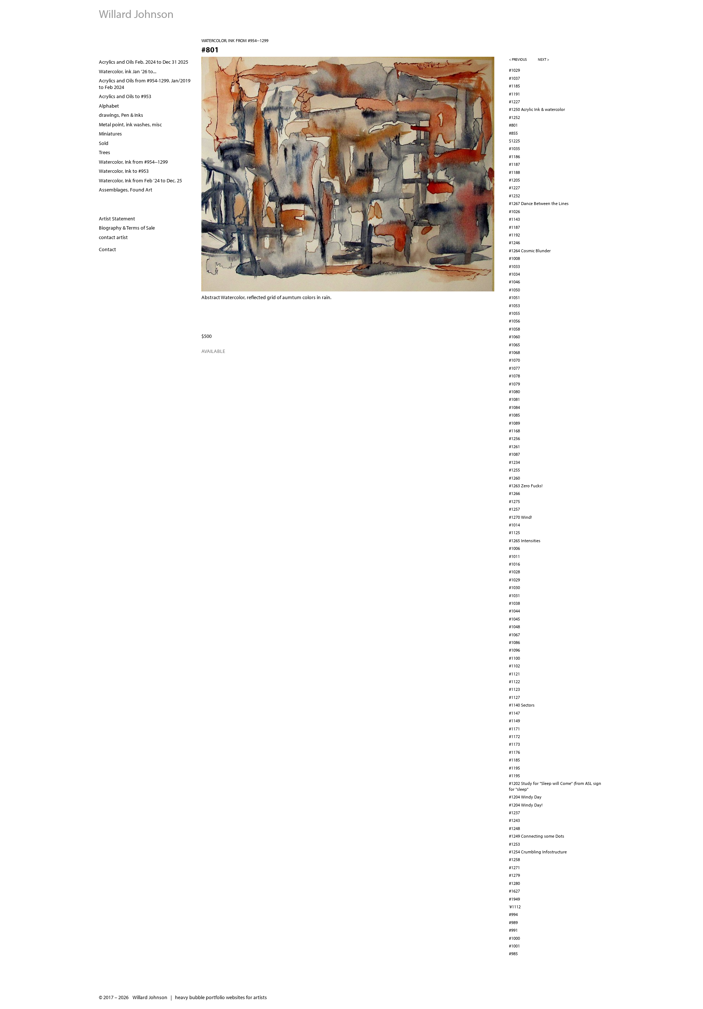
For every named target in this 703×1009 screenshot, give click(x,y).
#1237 (514, 812)
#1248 (514, 828)
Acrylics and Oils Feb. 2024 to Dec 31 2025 (143, 62)
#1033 (514, 266)
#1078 (514, 376)
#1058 (514, 329)
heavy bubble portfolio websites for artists (221, 997)
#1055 (514, 313)
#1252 (514, 117)
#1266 (514, 493)
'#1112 (515, 906)
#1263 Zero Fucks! (526, 485)
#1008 (514, 258)
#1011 (514, 556)
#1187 (514, 164)
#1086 (514, 642)
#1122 (514, 681)
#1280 (514, 883)
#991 (513, 930)
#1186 (514, 156)
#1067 (514, 634)
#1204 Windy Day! (526, 805)
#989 (513, 922)
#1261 (514, 446)
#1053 (514, 305)
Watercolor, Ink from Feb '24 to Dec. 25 (140, 180)
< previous (518, 59)
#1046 (514, 281)
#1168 (514, 430)
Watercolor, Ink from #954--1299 (234, 40)
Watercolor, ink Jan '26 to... (127, 71)
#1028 (514, 571)
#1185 (514, 86)
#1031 (514, 595)
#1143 (514, 219)
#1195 (514, 768)
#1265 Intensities (524, 540)
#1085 (514, 415)
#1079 (514, 384)
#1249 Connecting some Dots (536, 836)
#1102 (514, 666)
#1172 (514, 736)
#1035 (514, 148)
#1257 (514, 509)
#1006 (514, 548)
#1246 (514, 242)
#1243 (514, 820)
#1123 (514, 689)
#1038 (514, 603)
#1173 (514, 744)
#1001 (514, 946)
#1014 (514, 525)
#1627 (514, 891)
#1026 (514, 211)
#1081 (514, 399)
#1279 (514, 875)
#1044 (514, 611)
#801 (513, 125)
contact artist (113, 237)
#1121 (514, 674)
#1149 (514, 720)
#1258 (514, 859)
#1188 (514, 172)
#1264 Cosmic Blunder (530, 250)
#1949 (514, 899)
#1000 (514, 938)
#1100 (514, 658)
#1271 (514, 867)
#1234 (514, 462)
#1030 (514, 587)
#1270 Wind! (520, 517)
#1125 (514, 532)
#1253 (514, 844)
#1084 (514, 407)
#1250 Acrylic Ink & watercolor (537, 109)
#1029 (514, 70)
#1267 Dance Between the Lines (539, 203)
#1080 (514, 391)
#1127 (514, 697)
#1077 (514, 368)
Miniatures (110, 133)
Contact (107, 249)
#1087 (514, 454)
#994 (513, 914)
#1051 (514, 297)
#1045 (514, 619)
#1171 (514, 728)
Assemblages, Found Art (125, 189)
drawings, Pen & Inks (121, 115)
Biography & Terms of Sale (127, 227)
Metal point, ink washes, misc (130, 124)
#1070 (514, 360)
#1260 (514, 478)
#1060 (514, 336)
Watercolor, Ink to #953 (124, 171)
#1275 (514, 501)
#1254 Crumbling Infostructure (538, 852)
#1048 (514, 626)
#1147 (514, 713)
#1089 (514, 423)
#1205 (514, 180)
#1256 (514, 438)
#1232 (514, 195)
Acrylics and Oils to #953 (125, 96)
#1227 (514, 101)
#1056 (514, 321)
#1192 (514, 235)
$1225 (514, 141)
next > (543, 59)
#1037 (514, 78)
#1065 (514, 344)
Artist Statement (117, 218)
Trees (104, 152)
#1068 (514, 352)
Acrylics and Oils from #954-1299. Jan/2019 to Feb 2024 (144, 83)
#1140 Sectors (522, 705)
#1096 (514, 650)
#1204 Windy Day (525, 797)
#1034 (514, 274)
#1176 (514, 752)
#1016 (514, 564)
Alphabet (109, 106)
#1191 (514, 94)
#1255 (514, 470)
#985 (513, 953)
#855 (513, 133)
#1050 (514, 290)
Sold (103, 143)
